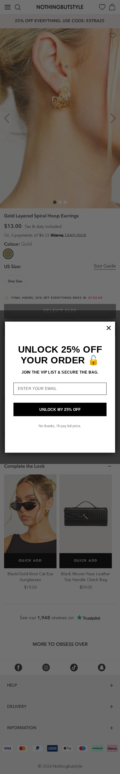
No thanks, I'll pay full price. (60, 426)
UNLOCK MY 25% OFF (60, 409)
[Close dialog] (108, 327)
